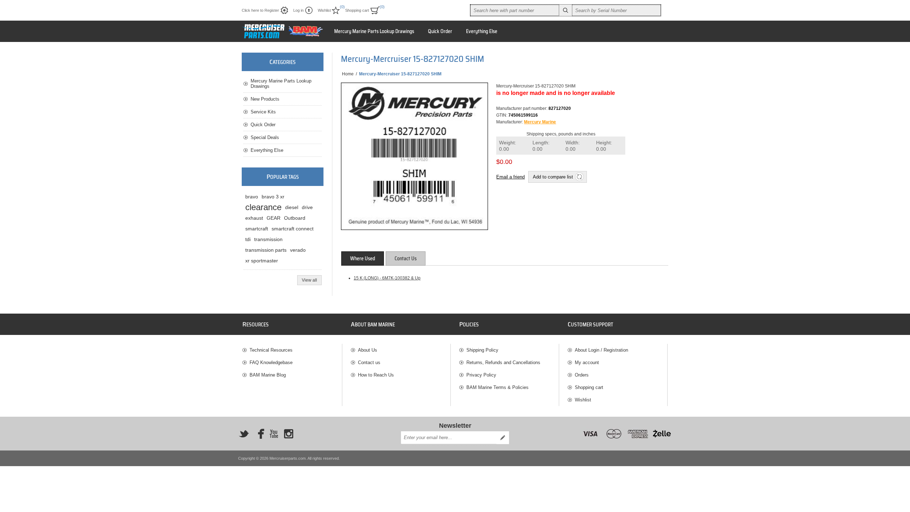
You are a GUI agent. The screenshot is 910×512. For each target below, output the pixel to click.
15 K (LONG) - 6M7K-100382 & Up (387, 278)
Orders (582, 375)
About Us (367, 350)
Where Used (362, 258)
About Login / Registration (601, 350)
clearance (263, 207)
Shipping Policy (482, 350)
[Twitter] (244, 433)
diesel (291, 207)
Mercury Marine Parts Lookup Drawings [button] (374, 31)
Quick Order (263, 124)
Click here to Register (260, 10)
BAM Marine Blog (268, 375)
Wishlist (583, 399)
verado (298, 250)
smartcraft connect (293, 228)
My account (587, 362)
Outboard (294, 218)
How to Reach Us (376, 375)
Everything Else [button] (481, 31)
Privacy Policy (481, 375)
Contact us (369, 362)
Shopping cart (589, 387)
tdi (248, 239)
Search (565, 10)
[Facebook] (258, 433)
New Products (265, 99)
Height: (604, 146)
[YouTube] (273, 433)
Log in (298, 10)
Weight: (507, 146)
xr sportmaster (261, 260)
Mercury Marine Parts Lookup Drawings (281, 83)
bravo (251, 196)
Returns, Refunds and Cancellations (503, 362)
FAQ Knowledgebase (271, 362)
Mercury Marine (540, 121)
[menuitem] (292, 350)
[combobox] (514, 10)
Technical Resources (271, 350)
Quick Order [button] (440, 31)
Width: (573, 146)
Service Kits (263, 111)
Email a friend (510, 177)
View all (309, 280)
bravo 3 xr (273, 196)
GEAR (273, 218)
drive (307, 207)
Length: (541, 146)
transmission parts (266, 250)
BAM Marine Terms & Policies (497, 387)
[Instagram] (288, 433)
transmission (268, 239)
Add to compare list (553, 177)
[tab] (362, 258)
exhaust (254, 218)
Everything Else (267, 150)
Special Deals (265, 137)
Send (502, 437)
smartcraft (256, 228)
